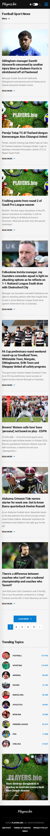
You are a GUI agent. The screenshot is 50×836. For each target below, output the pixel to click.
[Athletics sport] (6, 704)
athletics (18, 705)
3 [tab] (16, 795)
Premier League (20, 724)
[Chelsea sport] (6, 744)
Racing (16, 685)
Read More (7, 91)
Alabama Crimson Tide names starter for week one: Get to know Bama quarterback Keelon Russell (23, 502)
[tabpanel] (25, 777)
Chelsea (17, 744)
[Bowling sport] (6, 714)
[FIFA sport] (6, 734)
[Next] (39, 627)
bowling (17, 714)
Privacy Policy (40, 828)
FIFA (14, 734)
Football (17, 656)
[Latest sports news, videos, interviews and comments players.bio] (9, 4)
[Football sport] (6, 655)
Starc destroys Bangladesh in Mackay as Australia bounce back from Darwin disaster (25, 787)
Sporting (17, 665)
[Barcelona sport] (6, 695)
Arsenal (17, 675)
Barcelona (18, 695)
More (4, 18)
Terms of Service (22, 828)
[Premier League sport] (6, 724)
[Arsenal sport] (6, 675)
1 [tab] (7, 795)
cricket (10, 779)
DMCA (25, 831)
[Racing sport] (6, 685)
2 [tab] (12, 795)
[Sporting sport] (6, 665)
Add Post (6, 828)
